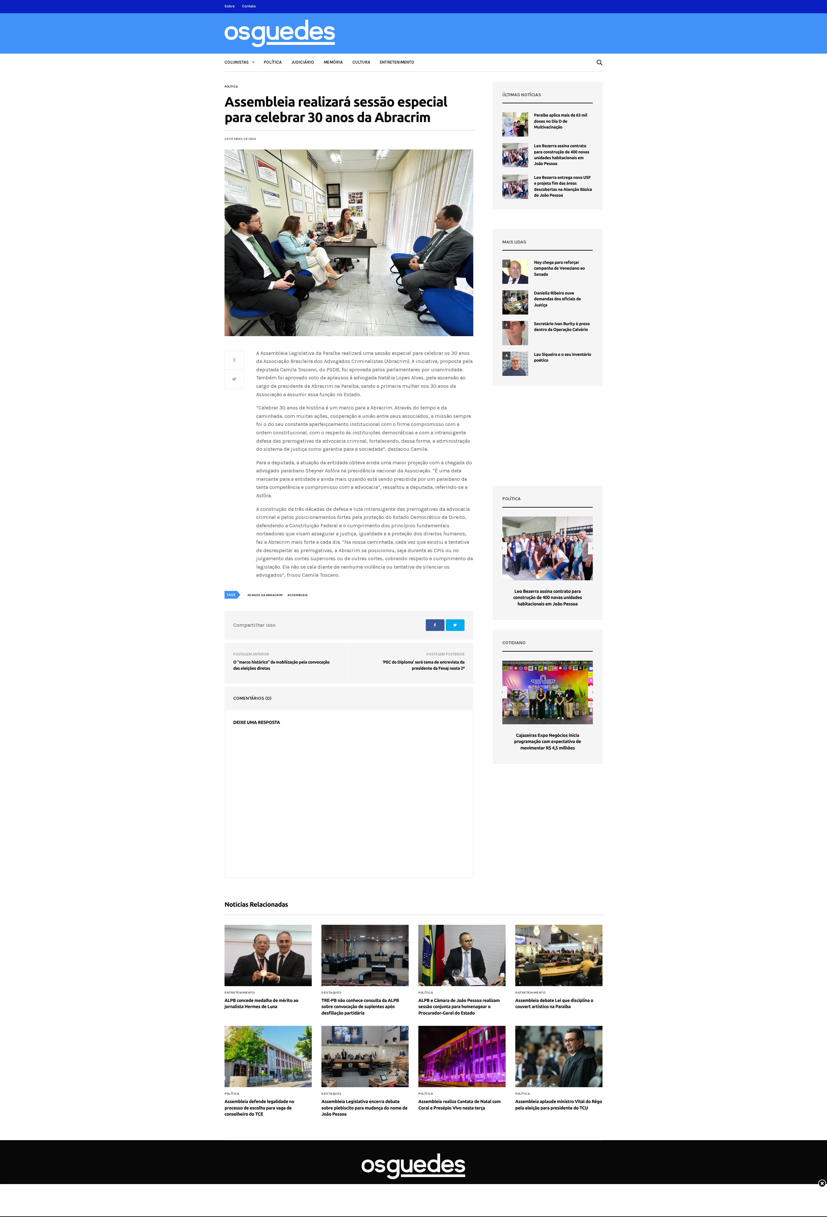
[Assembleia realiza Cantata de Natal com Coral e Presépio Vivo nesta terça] (462, 1056)
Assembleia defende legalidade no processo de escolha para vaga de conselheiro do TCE (259, 1108)
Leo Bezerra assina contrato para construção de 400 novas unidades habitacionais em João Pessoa (547, 597)
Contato (249, 6)
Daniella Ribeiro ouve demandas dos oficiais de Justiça (557, 299)
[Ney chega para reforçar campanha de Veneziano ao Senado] (515, 272)
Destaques (331, 992)
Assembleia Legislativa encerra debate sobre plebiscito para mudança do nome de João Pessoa (364, 1108)
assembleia (298, 595)
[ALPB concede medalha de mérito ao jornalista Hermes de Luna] (268, 955)
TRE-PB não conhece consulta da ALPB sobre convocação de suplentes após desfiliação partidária (360, 1007)
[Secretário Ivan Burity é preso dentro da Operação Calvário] (515, 333)
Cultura (361, 62)
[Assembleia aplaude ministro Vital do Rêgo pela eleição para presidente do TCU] (558, 1056)
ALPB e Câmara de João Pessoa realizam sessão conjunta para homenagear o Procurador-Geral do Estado (459, 1007)
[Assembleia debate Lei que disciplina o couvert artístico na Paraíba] (558, 955)
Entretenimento (397, 62)
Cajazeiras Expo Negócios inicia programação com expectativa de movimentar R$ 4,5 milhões (547, 741)
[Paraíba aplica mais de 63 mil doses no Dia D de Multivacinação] (515, 124)
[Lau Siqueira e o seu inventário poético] (515, 364)
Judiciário (302, 62)
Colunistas (237, 62)
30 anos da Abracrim (265, 595)
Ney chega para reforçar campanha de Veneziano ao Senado (559, 268)
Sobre (230, 6)
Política (273, 62)
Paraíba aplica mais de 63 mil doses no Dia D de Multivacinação (560, 121)
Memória (333, 62)
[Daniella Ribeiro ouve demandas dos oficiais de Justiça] (515, 302)
